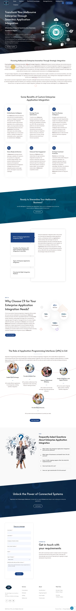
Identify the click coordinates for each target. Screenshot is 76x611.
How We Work (42, 590)
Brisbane (24, 593)
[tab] (22, 237)
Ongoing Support (43, 593)
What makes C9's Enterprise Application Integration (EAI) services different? (56, 449)
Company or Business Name (12, 540)
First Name (9, 530)
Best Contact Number (11, 546)
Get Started (69, 3)
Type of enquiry (10, 557)
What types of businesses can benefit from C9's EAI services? (56, 455)
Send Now (19, 573)
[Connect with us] (72, 608)
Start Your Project (10, 335)
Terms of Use (58, 609)
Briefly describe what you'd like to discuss (15, 562)
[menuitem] (16, 5)
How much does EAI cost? (49, 466)
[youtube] (10, 600)
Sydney (23, 595)
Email (8, 551)
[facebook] (6, 600)
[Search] (63, 3)
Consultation (25, 590)
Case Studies (42, 595)
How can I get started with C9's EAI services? (54, 470)
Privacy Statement (67, 609)
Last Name (9, 535)
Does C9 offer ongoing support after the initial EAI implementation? (56, 461)
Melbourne (24, 598)
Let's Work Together (11, 46)
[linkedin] (13, 600)
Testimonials (42, 598)
